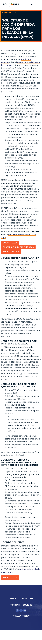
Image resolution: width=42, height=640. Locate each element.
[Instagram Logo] (24, 610)
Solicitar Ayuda (11, 252)
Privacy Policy (21, 616)
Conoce (12, 598)
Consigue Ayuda (10, 13)
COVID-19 (27, 605)
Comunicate (26, 598)
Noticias (15, 605)
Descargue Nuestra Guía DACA (18, 247)
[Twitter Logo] (21, 610)
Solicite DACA (10, 243)
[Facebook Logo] (17, 610)
